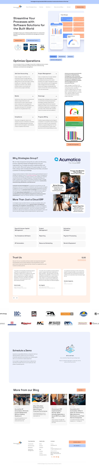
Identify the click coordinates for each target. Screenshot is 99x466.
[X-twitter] (52, 457)
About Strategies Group (31, 7)
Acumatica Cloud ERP (32, 175)
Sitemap (56, 463)
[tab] (53, 56)
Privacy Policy (51, 463)
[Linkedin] (56, 457)
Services (41, 7)
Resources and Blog (58, 7)
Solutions (48, 7)
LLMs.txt (59, 463)
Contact (68, 7)
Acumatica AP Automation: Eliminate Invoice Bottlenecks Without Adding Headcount (21, 412)
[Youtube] (54, 457)
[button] (14, 298)
